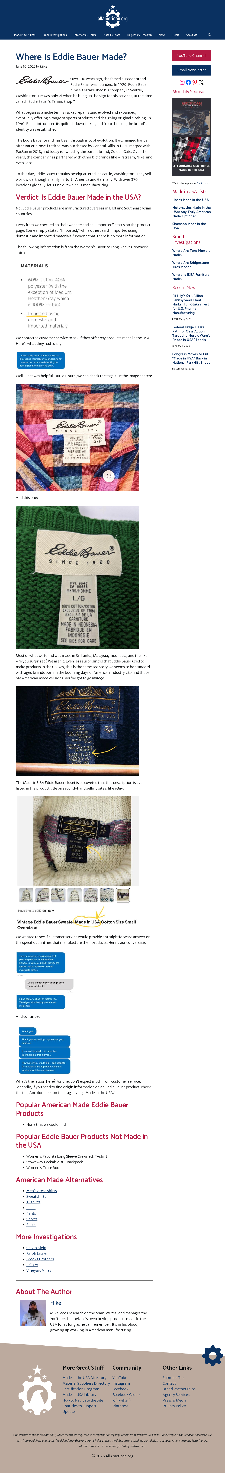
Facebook (120, 1389)
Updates (69, 1411)
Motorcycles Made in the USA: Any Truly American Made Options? (191, 212)
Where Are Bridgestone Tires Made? (190, 265)
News (162, 35)
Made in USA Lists (25, 35)
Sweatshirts (36, 1196)
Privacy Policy (174, 1406)
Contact (169, 1383)
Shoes (31, 1224)
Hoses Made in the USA (190, 200)
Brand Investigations (55, 35)
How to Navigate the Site (82, 1400)
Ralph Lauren (37, 1253)
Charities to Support (79, 1406)
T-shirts (33, 1202)
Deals (175, 35)
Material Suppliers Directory (86, 1383)
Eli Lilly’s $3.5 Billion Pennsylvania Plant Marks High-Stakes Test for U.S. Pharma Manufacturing (190, 304)
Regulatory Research (139, 35)
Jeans (31, 1207)
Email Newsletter (191, 70)
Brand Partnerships (179, 1389)
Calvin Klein (36, 1248)
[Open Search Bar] (209, 35)
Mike (55, 1303)
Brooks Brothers (40, 1259)
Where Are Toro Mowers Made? (191, 253)
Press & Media (174, 1400)
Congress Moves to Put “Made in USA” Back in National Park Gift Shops (191, 358)
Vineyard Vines (38, 1270)
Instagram (121, 1383)
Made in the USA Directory (84, 1377)
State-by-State (111, 35)
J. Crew (32, 1264)
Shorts (31, 1219)
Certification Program (80, 1389)
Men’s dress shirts (41, 1191)
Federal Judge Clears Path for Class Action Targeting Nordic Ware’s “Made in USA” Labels (191, 333)
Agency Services (176, 1394)
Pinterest (120, 1406)
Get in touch (203, 183)
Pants (31, 1213)
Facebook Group (126, 1394)
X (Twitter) (121, 1400)
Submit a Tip (173, 1377)
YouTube (119, 1377)
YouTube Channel (191, 55)
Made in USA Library (79, 1394)
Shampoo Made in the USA (189, 226)
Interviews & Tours (85, 35)
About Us (191, 35)
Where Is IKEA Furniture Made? (191, 277)
